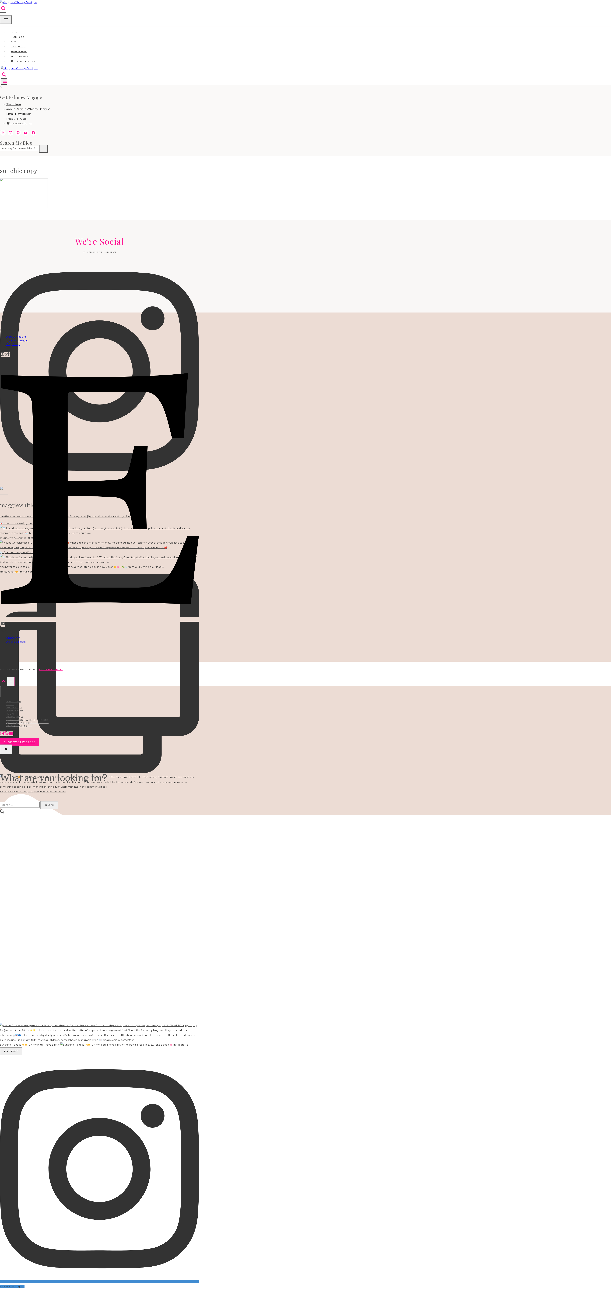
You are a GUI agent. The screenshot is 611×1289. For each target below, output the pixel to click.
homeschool (14, 710)
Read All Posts (16, 118)
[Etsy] (100, 619)
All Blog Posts (16, 641)
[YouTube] (3, 624)
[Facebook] (8, 354)
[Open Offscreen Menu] (6, 19)
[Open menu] (4, 82)
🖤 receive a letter (23, 61)
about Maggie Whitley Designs (28, 109)
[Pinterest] (6, 354)
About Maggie (16, 336)
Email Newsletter (18, 113)
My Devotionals (17, 340)
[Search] (43, 149)
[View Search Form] (3, 8)
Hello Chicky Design (51, 669)
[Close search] (6, 749)
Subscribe (13, 637)
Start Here (13, 104)
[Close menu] (0, 691)
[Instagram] (3, 354)
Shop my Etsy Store (19, 742)
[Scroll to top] (3, 681)
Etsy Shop (13, 344)
